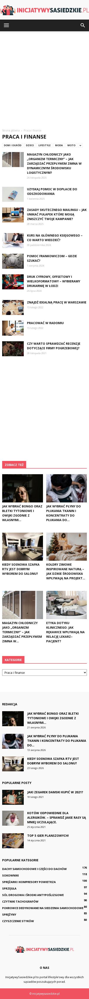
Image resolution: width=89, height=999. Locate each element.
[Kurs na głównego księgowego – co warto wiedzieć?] (13, 240)
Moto (71, 145)
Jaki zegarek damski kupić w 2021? (55, 792)
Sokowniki (10, 875)
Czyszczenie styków (18, 921)
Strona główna (11, 130)
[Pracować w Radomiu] (13, 328)
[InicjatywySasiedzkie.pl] (44, 10)
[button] (83, 25)
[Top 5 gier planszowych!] (13, 840)
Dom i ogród (12, 145)
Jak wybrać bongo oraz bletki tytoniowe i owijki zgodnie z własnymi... (53, 718)
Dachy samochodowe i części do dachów (34, 869)
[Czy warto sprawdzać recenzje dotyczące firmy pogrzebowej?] (13, 348)
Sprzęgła (9, 888)
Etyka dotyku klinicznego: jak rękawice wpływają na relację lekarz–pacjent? (65, 632)
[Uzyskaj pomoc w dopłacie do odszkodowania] (13, 194)
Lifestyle (44, 145)
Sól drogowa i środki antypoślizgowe (33, 895)
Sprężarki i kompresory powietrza (29, 882)
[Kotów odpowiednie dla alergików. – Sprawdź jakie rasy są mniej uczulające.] (13, 818)
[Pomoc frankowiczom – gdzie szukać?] (13, 261)
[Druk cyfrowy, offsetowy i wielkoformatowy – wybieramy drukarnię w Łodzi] (13, 281)
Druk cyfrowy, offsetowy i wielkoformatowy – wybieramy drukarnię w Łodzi (53, 281)
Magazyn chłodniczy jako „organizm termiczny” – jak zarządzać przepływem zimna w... (22, 632)
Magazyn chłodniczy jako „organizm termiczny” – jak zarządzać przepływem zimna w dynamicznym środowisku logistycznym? (54, 163)
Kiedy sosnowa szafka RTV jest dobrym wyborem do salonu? (21, 569)
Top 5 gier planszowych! (48, 835)
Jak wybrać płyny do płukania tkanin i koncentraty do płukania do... (56, 740)
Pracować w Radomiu (45, 323)
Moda (59, 145)
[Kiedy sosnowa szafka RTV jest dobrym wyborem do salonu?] (22, 547)
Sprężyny (9, 914)
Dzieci (30, 145)
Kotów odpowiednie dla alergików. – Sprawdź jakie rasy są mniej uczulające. (56, 817)
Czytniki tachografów (20, 901)
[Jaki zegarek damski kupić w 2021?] (13, 797)
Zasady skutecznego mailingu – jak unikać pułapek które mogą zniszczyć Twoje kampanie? (57, 214)
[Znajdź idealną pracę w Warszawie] (13, 307)
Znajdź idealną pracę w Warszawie (56, 302)
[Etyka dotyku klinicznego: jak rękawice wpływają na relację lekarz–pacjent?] (66, 605)
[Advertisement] (44, 78)
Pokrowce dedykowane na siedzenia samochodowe (42, 908)
